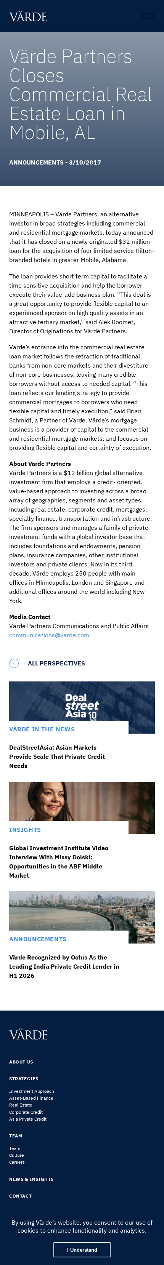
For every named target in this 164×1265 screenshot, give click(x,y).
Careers (17, 1162)
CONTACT (20, 1196)
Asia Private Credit (28, 1119)
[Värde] (29, 16)
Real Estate (20, 1105)
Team (14, 1148)
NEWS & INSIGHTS (31, 1179)
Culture (16, 1155)
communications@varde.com (49, 635)
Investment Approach (31, 1091)
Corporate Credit (26, 1112)
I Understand (82, 1250)
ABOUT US (21, 1062)
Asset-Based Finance (31, 1098)
